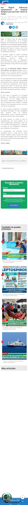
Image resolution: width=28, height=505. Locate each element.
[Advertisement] (14, 432)
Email (4, 193)
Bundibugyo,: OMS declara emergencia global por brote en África (12, 328)
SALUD (25, 22)
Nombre (5, 188)
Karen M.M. (10, 22)
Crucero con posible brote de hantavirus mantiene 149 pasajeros (13, 361)
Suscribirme (14, 205)
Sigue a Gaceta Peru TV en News (14, 161)
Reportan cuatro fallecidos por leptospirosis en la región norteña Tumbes (14, 294)
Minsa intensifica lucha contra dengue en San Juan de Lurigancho (13, 261)
